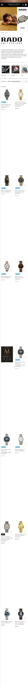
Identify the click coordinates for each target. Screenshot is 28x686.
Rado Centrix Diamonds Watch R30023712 (19, 278)
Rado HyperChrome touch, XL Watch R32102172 (6, 106)
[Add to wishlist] (10, 99)
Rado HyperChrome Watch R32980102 (6, 277)
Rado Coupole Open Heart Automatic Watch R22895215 (20, 623)
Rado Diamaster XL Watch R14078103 (20, 450)
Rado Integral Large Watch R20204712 (6, 191)
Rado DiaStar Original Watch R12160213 (6, 622)
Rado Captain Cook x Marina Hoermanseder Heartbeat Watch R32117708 (20, 104)
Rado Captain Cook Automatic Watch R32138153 (20, 192)
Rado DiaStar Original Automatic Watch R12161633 (20, 535)
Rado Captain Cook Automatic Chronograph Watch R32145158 (20, 364)
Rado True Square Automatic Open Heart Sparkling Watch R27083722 (7, 539)
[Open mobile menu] (2, 4)
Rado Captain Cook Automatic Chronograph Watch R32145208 (6, 451)
